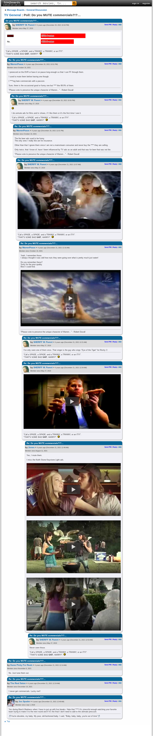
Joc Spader (24, 701)
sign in (135, 3)
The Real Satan (18, 683)
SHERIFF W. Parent (25, 25)
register (146, 3)
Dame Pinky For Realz (21, 665)
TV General (12, 15)
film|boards (12, 3)
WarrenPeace (16, 64)
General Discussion (36, 10)
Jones (31, 447)
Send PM (107, 24)
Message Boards (16, 10)
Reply (115, 24)
